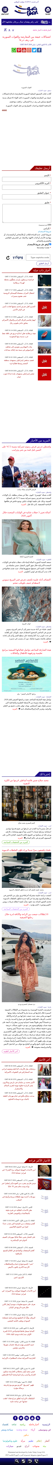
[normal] (9, 29)
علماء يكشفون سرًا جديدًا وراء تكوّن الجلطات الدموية (26, 850)
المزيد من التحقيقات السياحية (16, 842)
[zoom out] (13, 29)
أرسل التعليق (44, 263)
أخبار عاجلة (37, 30)
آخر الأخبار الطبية (11, 1051)
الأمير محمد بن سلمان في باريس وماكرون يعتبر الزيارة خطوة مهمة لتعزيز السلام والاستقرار (19, 1085)
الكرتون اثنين (19, 1277)
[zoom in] (5, 29)
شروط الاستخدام (44, 231)
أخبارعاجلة (47, 30)
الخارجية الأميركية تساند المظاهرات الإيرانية (18, 1358)
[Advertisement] (26, 139)
